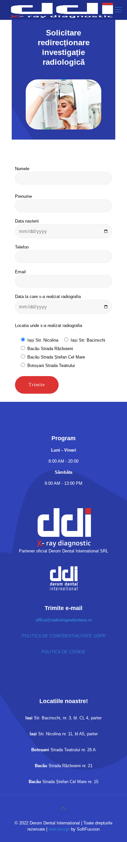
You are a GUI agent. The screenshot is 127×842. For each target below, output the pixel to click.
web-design (59, 829)
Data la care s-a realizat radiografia (48, 296)
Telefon (22, 247)
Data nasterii (27, 221)
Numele (22, 168)
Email (20, 271)
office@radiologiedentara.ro (63, 620)
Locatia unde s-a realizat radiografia (48, 325)
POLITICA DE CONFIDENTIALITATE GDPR (64, 635)
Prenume (23, 196)
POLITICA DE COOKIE (63, 651)
